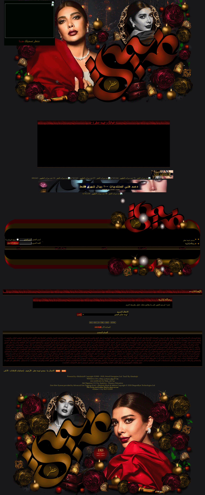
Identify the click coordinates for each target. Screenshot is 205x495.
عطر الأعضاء (168, 340)
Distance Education (115, 383)
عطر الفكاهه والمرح (21, 342)
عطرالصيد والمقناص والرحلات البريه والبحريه (149, 351)
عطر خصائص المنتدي (82, 345)
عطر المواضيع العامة (70, 338)
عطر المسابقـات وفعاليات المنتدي (187, 340)
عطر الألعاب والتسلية (106, 340)
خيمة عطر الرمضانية (106, 354)
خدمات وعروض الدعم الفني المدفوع (158, 356)
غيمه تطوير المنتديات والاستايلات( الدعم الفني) (28, 354)
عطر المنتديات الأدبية (89, 340)
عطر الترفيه (59, 342)
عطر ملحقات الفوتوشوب (182, 347)
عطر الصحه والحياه (100, 349)
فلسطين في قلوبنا (73, 356)
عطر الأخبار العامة (34, 338)
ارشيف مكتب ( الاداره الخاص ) (116, 356)
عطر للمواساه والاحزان (37, 356)
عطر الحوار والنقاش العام (51, 338)
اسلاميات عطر (176, 338)
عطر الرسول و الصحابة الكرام (158, 338)
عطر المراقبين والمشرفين (26, 347)
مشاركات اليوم (60, 248)
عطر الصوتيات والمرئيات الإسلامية (117, 338)
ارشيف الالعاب (59, 358)
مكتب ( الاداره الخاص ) (174, 354)
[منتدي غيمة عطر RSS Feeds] (64, 371)
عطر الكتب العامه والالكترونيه (93, 351)
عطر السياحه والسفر (73, 351)
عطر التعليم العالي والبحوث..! (15, 338)
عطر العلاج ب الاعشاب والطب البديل (151, 354)
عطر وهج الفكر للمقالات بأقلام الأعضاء (142, 358)
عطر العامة (84, 338)
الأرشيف (28, 371)
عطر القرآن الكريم (139, 338)
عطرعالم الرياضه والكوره (86, 347)
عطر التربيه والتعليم (123, 351)
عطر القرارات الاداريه (20, 351)
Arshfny (100, 387)
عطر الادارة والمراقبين (66, 347)
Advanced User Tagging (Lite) (84, 385)
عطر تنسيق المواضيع (65, 345)
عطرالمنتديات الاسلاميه (192, 338)
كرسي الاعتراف (164, 358)
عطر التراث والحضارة (41, 349)
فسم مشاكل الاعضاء (67, 360)
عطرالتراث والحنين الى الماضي (180, 351)
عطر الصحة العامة (84, 342)
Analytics (103, 383)
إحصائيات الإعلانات (17, 371)
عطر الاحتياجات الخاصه (59, 349)
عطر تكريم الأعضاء (73, 358)
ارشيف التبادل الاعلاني (56, 356)
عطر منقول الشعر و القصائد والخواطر (65, 340)
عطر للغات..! (110, 351)
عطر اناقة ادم (70, 342)
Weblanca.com (92, 379)
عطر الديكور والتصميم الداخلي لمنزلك (162, 342)
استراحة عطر (189, 354)
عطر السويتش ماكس (138, 347)
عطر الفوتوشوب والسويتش (44, 345)
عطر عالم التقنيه (171, 345)
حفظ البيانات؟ (10, 240)
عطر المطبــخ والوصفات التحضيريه (133, 342)
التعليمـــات (142, 248)
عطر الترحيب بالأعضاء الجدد (151, 340)
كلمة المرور (36, 243)
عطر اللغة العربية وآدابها (44, 358)
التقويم (104, 248)
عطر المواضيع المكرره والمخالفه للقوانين (165, 349)
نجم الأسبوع (86, 358)
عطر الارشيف (188, 349)
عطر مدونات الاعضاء (116, 349)
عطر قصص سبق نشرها (117, 358)
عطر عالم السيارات (104, 347)
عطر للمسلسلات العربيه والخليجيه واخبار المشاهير (155, 360)
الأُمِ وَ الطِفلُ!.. (130, 354)
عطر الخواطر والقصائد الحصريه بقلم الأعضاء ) (80, 354)
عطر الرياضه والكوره (121, 347)
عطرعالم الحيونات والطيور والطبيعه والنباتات (46, 351)
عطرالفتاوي (45, 340)
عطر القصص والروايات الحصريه (27, 340)
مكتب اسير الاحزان (178, 358)
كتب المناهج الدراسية (19, 356)
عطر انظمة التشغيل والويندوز (102, 345)
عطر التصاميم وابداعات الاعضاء (160, 347)
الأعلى (6, 371)
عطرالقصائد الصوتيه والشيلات (137, 349)
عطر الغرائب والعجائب (24, 358)
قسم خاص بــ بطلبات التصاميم (92, 356)
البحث (18, 248)
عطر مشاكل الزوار (55, 354)
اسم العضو (36, 239)
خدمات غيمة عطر (180, 356)
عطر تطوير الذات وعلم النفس (80, 349)
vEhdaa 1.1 (96, 389)
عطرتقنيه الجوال (121, 345)
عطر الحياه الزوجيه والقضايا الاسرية (105, 342)
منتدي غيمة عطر (189, 240)
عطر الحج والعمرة (96, 338)
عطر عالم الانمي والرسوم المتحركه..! (120, 360)
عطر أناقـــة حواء (184, 342)
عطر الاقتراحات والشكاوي (47, 347)
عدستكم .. (119, 354)
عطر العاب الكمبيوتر (137, 345)
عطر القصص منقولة (99, 358)
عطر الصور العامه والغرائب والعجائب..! (43, 360)
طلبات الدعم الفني (136, 356)
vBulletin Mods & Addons (107, 385)
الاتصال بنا (50, 371)
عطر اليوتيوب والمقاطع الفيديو (42, 342)
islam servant (113, 387)
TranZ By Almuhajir (130, 376)
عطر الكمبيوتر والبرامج (154, 345)
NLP (105, 389)
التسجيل (182, 248)
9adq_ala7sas (110, 381)
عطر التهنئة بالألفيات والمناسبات (127, 340)
